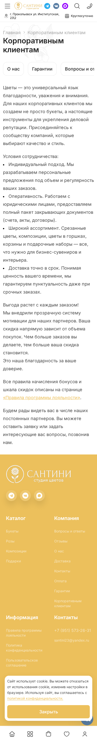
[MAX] (65, 6)
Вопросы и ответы (69, 531)
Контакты (62, 571)
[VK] (56, 6)
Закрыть (48, 711)
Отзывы (60, 541)
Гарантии (42, 69)
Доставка (62, 561)
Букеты (12, 531)
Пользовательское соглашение (22, 662)
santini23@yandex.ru (71, 640)
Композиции (16, 551)
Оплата (60, 581)
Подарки (13, 561)
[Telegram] (47, 6)
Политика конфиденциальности (24, 647)
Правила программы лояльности (24, 632)
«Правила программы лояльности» (41, 397)
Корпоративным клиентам (68, 603)
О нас (13, 69)
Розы (10, 541)
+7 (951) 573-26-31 (72, 630)
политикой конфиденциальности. (35, 698)
